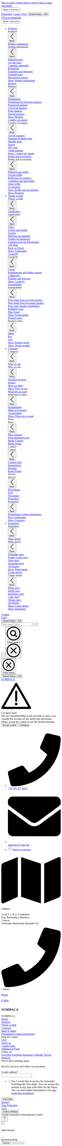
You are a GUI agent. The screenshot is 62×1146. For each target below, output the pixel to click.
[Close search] (37, 624)
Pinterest (5, 1057)
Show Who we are (17, 388)
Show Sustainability (18, 315)
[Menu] (3, 655)
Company (6, 1028)
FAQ (24, 14)
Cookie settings (10, 1111)
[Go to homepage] (11, 17)
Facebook (17, 1054)
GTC (4, 1108)
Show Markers (15, 117)
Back (12, 41)
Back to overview (22, 849)
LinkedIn (38, 1054)
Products (5, 1022)
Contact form (8, 1046)
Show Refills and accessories (23, 190)
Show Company (16, 520)
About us (6, 1043)
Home (4, 1019)
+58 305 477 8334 (17, 788)
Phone (4, 994)
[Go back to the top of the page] (4, 1119)
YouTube (6, 1054)
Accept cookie (9, 725)
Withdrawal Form (10, 1048)
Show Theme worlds (19, 345)
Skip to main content (12, 2)
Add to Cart (18, 1143)
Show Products (16, 193)
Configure (24, 725)
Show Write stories (18, 569)
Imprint (5, 1102)
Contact (17, 14)
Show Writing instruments (21, 80)
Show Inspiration (17, 608)
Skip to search (31, 2)
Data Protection (9, 1105)
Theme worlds (8, 1025)
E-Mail (5, 1000)
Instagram (27, 1054)
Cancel (6, 1143)
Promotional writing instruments (18, 1034)
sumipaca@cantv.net (18, 844)
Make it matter (8, 1031)
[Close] (2, 1137)
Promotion (6, 14)
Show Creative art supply (21, 153)
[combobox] (16, 624)
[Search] (34, 624)
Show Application (17, 251)
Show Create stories (18, 606)
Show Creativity (16, 281)
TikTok (47, 1054)
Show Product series (18, 342)
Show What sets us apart (21, 416)
